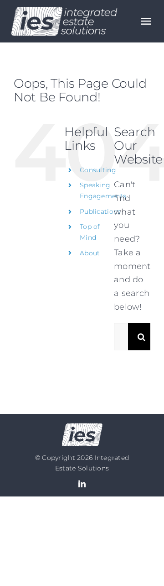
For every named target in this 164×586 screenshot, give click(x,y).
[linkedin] (82, 483)
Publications (100, 211)
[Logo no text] (82, 427)
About (90, 253)
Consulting (98, 170)
